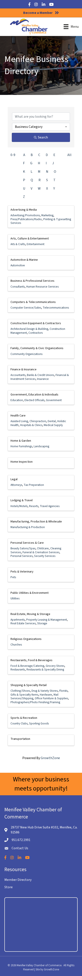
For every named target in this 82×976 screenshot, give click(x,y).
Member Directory (17, 879)
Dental (52, 421)
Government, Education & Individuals (34, 394)
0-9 (12, 155)
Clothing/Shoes (20, 691)
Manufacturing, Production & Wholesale (36, 521)
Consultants (17, 287)
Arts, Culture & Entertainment (29, 238)
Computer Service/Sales (25, 308)
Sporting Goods (39, 723)
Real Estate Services (23, 623)
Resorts (33, 506)
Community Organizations (26, 354)
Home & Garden (20, 441)
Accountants (17, 375)
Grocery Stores (55, 666)
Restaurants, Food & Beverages (31, 660)
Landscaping (41, 446)
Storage (42, 623)
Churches (16, 645)
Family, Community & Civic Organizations (36, 348)
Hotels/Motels (19, 506)
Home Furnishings (21, 446)
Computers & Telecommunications (33, 302)
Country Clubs (19, 723)
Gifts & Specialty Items (24, 695)
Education (16, 400)
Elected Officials (34, 400)
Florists (63, 691)
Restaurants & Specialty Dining (45, 669)
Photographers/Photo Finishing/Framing (35, 702)
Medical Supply (53, 425)
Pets (13, 577)
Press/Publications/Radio (26, 219)
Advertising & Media (23, 210)
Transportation (20, 739)
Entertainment (35, 244)
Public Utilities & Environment (29, 593)
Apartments (17, 620)
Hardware (46, 695)
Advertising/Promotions (25, 215)
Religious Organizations (26, 639)
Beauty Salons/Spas (22, 548)
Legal (13, 479)
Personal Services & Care (27, 543)
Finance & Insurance (23, 369)
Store (8, 887)
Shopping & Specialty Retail (28, 685)
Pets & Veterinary (21, 571)
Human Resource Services (42, 287)
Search (43, 137)
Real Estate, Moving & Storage (30, 614)
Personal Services (21, 556)
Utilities (14, 598)
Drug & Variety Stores (44, 691)
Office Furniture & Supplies (51, 698)
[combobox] (41, 127)
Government (54, 400)
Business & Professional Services (32, 281)
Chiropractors (38, 421)
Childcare (43, 548)
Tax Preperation (34, 485)
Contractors (35, 333)
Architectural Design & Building (29, 329)
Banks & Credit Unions (40, 375)
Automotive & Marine (24, 260)
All (69, 155)
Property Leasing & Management (46, 620)
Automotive (17, 265)
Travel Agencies (49, 506)
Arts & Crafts (17, 244)
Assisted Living (19, 421)
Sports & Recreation (23, 718)
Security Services (44, 556)
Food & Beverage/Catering (27, 666)
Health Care (18, 415)
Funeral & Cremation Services (41, 552)
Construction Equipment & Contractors (35, 323)
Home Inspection (21, 462)
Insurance (43, 379)
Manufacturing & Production (27, 527)
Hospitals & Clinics (31, 425)
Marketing (47, 215)
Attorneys (16, 485)
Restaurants (17, 669)
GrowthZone (50, 758)
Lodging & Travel (21, 500)
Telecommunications (56, 308)
